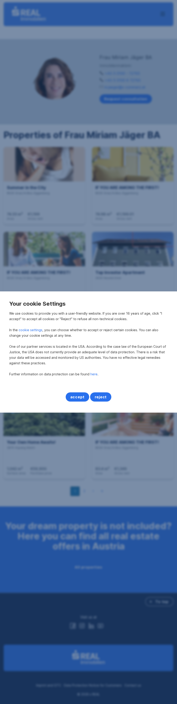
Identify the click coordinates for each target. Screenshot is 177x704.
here (93, 374)
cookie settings (30, 330)
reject (101, 397)
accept (77, 397)
